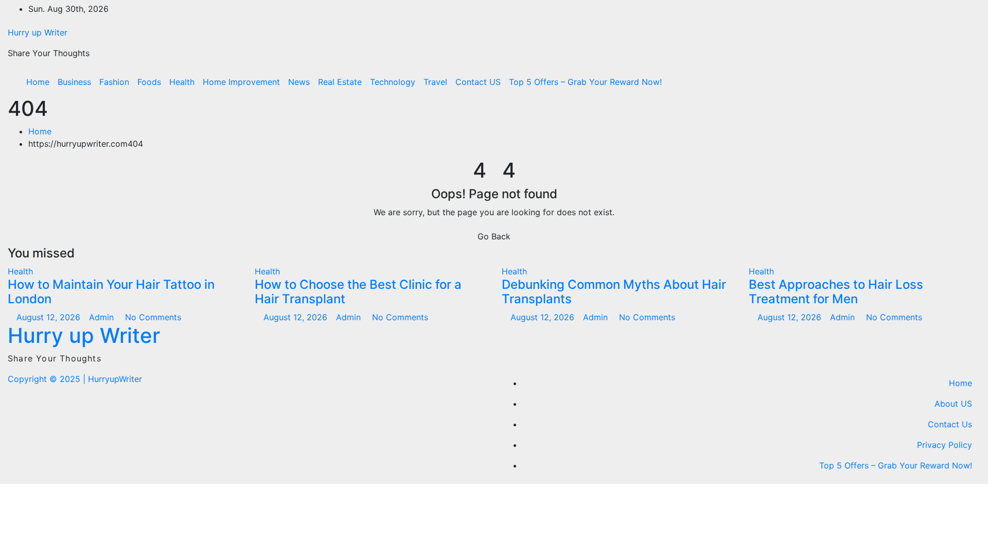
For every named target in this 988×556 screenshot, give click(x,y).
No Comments (153, 317)
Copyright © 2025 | (48, 379)
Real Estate (340, 82)
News (299, 82)
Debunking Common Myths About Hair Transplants (614, 292)
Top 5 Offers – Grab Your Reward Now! (585, 82)
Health (182, 82)
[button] (950, 82)
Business (74, 82)
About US (953, 403)
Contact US (478, 82)
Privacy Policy (944, 445)
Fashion (114, 82)
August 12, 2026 (49, 317)
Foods (149, 82)
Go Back (494, 236)
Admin (102, 317)
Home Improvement (241, 82)
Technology (392, 82)
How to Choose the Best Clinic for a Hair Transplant (358, 292)
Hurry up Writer (37, 32)
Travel (435, 82)
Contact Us (950, 424)
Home (37, 82)
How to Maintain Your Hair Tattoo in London (111, 292)
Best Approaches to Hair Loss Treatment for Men (836, 292)
